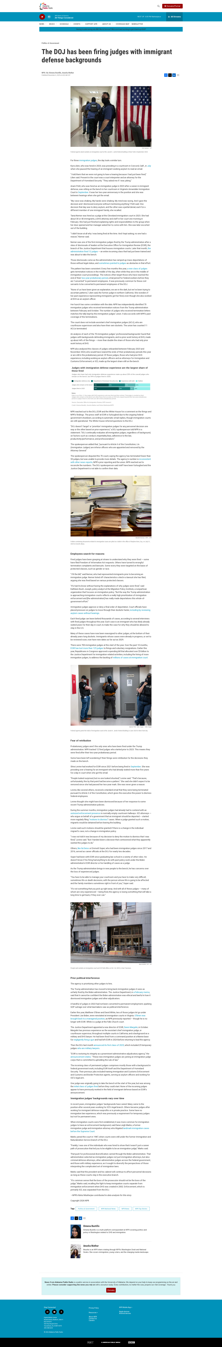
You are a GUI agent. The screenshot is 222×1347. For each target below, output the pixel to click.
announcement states (81, 1057)
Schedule (64, 24)
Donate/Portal (173, 6)
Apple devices (124, 1311)
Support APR (91, 24)
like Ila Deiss (83, 848)
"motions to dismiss (98, 819)
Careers (92, 1320)
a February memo (141, 992)
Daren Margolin (131, 1027)
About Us (106, 24)
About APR (93, 1317)
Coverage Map (122, 24)
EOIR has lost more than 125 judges (87, 648)
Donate (111, 1290)
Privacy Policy (94, 1308)
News (41, 24)
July (149, 166)
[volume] (49, 16)
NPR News (125, 1209)
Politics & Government (50, 43)
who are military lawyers (88, 1048)
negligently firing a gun (84, 1039)
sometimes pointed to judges (112, 263)
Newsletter (137, 24)
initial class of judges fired (86, 1086)
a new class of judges (137, 268)
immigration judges (88, 160)
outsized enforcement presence (85, 813)
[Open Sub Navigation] (46, 24)
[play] (42, 16)
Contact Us (93, 1318)
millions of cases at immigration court (130, 657)
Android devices (125, 1313)
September (83, 192)
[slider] (52, 16)
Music (52, 24)
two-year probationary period (95, 278)
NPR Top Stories (141, 1209)
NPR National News (108, 1209)
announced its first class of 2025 (109, 1045)
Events (77, 24)
